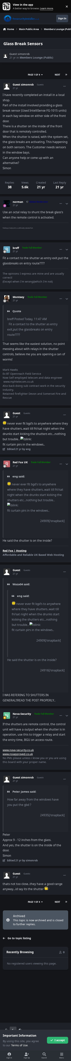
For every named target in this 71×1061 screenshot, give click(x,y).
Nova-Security (22, 714)
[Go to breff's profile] (6, 249)
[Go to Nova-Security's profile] (6, 715)
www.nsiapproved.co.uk (18, 754)
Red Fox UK (20, 462)
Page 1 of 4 (34, 74)
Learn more (7, 6)
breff (16, 248)
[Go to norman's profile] (6, 203)
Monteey (18, 297)
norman (18, 202)
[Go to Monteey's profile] (6, 298)
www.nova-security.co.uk (18, 750)
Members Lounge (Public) (36, 57)
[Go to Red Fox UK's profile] (6, 464)
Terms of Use (19, 1045)
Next (57, 74)
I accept (60, 1040)
